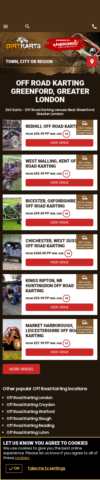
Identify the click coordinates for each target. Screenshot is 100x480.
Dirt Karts (14, 109)
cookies (22, 457)
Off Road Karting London (30, 397)
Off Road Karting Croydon (31, 404)
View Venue (59, 142)
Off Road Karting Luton (28, 432)
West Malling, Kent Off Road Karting (52, 164)
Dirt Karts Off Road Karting (23, 44)
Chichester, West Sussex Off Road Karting (54, 243)
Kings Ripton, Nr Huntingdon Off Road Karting (50, 285)
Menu (6, 26)
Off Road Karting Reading (30, 425)
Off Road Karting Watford (31, 411)
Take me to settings (46, 468)
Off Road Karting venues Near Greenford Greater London (59, 111)
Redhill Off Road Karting (54, 126)
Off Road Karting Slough (29, 418)
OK (14, 468)
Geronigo (66, 44)
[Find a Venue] (43, 61)
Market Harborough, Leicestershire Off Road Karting (53, 330)
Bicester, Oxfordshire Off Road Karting (51, 203)
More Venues (21, 369)
